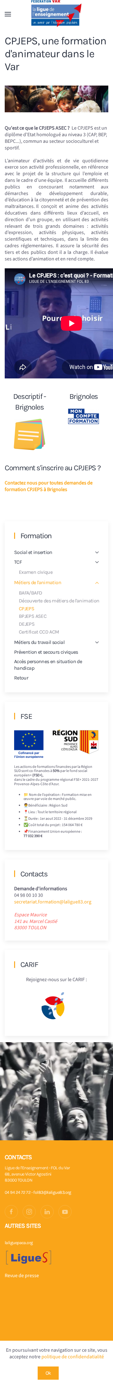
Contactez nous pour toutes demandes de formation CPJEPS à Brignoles (49, 486)
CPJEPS (26, 609)
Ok (48, 1373)
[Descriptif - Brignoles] (29, 434)
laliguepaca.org (19, 1242)
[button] (8, 14)
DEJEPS (27, 624)
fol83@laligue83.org (52, 1192)
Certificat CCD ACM (39, 632)
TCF (18, 562)
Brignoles (83, 396)
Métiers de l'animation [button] (37, 582)
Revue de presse (22, 1275)
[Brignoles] (83, 416)
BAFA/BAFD (30, 593)
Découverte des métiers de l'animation (59, 601)
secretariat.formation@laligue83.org (52, 901)
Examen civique (35, 572)
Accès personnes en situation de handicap (48, 664)
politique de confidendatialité (72, 1356)
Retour (21, 678)
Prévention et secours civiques (46, 652)
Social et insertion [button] (33, 552)
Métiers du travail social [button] (39, 642)
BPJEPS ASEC (32, 616)
